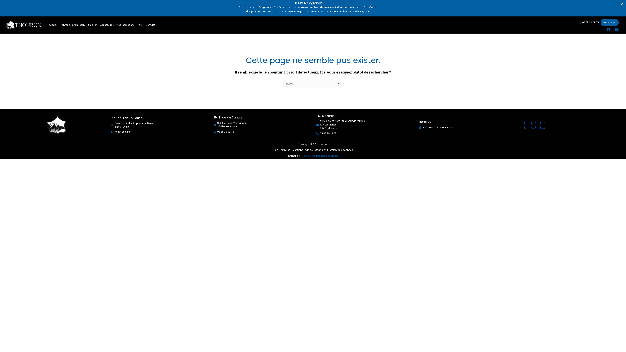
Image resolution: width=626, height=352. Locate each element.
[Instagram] (617, 30)
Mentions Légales (302, 150)
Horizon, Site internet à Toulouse (320, 155)
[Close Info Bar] (622, 3)
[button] (589, 22)
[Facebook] (609, 30)
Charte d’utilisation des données (334, 150)
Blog (275, 150)
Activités (285, 150)
